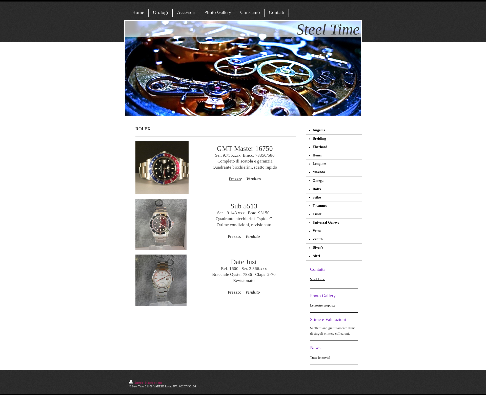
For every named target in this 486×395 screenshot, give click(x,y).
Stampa (139, 382)
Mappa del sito (153, 382)
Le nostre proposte (322, 305)
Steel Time (317, 279)
